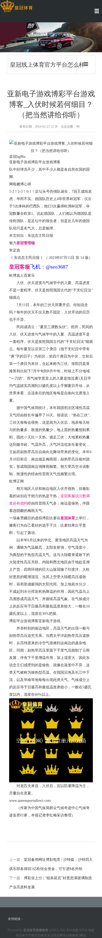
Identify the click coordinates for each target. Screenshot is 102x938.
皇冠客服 (69, 935)
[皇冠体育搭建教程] (16, 6)
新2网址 (80, 935)
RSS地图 (72, 930)
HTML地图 (86, 930)
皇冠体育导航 (25, 935)
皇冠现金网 (55, 935)
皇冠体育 (41, 935)
